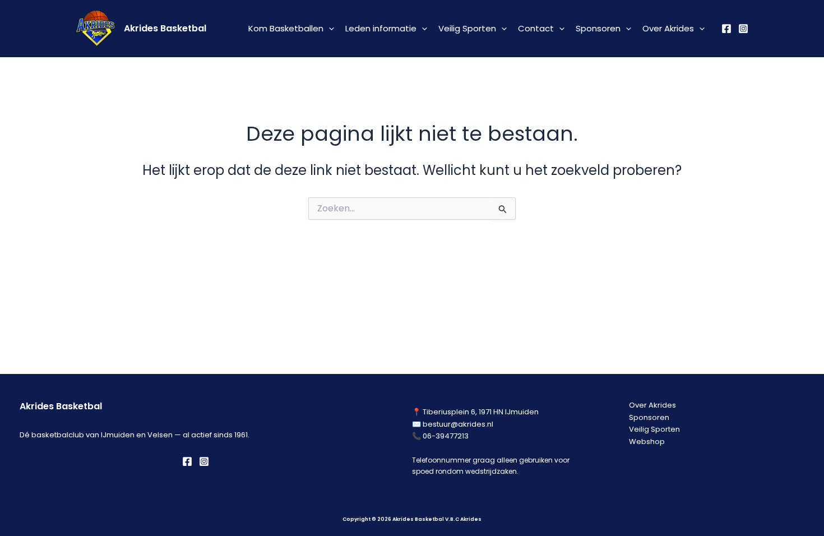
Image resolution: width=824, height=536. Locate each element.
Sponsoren (598, 28)
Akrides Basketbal (165, 28)
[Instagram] (743, 29)
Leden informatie (380, 28)
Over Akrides (668, 28)
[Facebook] (726, 29)
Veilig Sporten (467, 28)
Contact (536, 28)
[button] (328, 28)
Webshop (647, 441)
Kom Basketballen (285, 28)
